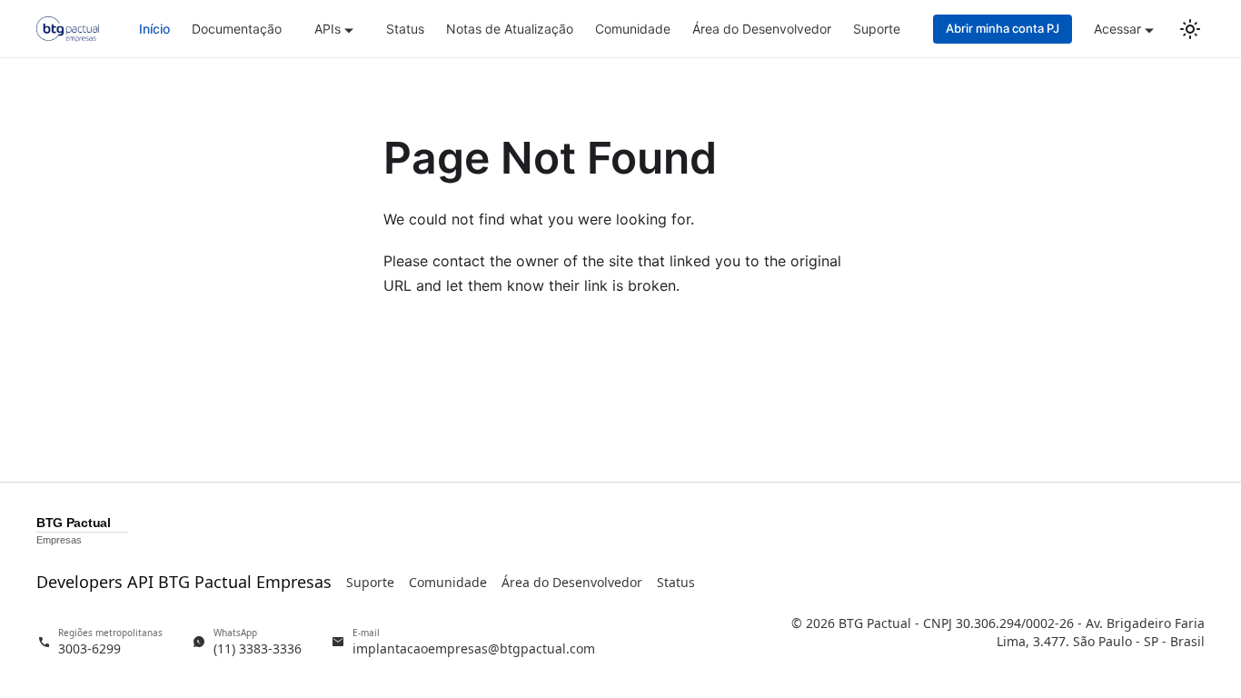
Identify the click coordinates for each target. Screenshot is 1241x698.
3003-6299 (89, 648)
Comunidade (632, 28)
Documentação (237, 28)
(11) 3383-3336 (257, 648)
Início (154, 28)
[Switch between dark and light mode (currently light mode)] (1190, 29)
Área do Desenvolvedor (761, 28)
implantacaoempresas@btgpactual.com (473, 648)
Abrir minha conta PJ (1002, 28)
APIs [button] (327, 28)
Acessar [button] (1117, 28)
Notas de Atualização (509, 28)
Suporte (876, 28)
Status (405, 28)
